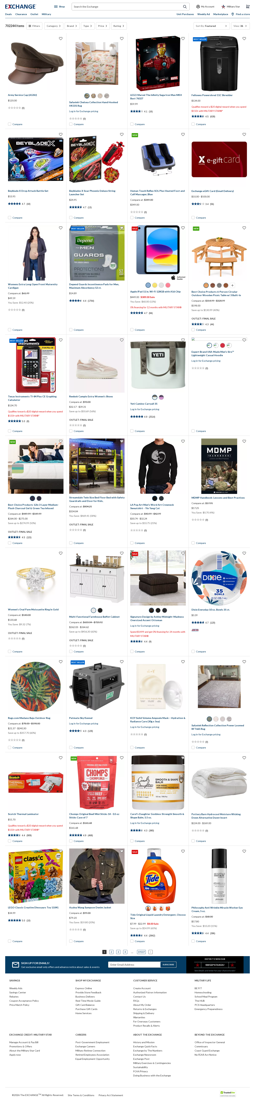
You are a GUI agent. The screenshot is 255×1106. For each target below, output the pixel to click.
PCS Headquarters (205, 1004)
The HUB (200, 1000)
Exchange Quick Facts (145, 1046)
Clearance (21, 14)
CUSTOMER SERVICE (145, 980)
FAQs (136, 1000)
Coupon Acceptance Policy (24, 1000)
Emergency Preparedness (209, 1009)
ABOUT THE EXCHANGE (147, 1034)
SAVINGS (14, 980)
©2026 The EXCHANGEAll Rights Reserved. (38, 1094)
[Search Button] (185, 6)
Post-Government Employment (92, 1042)
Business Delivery (85, 996)
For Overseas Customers (146, 1021)
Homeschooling (203, 992)
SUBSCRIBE (168, 964)
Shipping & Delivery (143, 1013)
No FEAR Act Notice (205, 1054)
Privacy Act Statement (111, 1095)
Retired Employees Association (92, 1054)
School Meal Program (206, 996)
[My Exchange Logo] (27, 6)
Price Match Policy (19, 1004)
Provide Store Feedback (88, 992)
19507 (141, 951)
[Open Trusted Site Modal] (228, 1093)
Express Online (83, 988)
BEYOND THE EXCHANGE (210, 1034)
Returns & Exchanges (145, 1009)
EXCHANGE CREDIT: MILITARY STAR (30, 1034)
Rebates (14, 996)
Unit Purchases (185, 14)
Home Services (83, 1013)
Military (46, 14)
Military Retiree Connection (90, 1050)
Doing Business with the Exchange (152, 1075)
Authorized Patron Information (150, 992)
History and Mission (144, 1042)
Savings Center (17, 992)
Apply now (15, 1054)
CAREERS (80, 1034)
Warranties (139, 1017)
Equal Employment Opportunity (92, 1058)
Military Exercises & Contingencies (152, 1063)
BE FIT (198, 988)
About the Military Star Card (24, 1050)
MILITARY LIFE (203, 980)
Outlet (34, 14)
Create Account (142, 988)
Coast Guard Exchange (207, 1050)
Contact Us (139, 996)
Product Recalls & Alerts (146, 1025)
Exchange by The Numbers (147, 1050)
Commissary (201, 1046)
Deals (8, 14)
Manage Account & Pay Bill (23, 1042)
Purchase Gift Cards (86, 1009)
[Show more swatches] (232, 285)
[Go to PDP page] (35, 63)
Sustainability (140, 1067)
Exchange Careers (85, 1046)
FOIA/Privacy (140, 1071)
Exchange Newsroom (144, 1054)
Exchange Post (141, 1058)
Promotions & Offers (20, 1046)
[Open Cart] (248, 6)
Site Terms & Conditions (81, 1095)
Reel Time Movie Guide (88, 1000)
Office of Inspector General (210, 1042)
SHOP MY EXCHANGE (88, 980)
